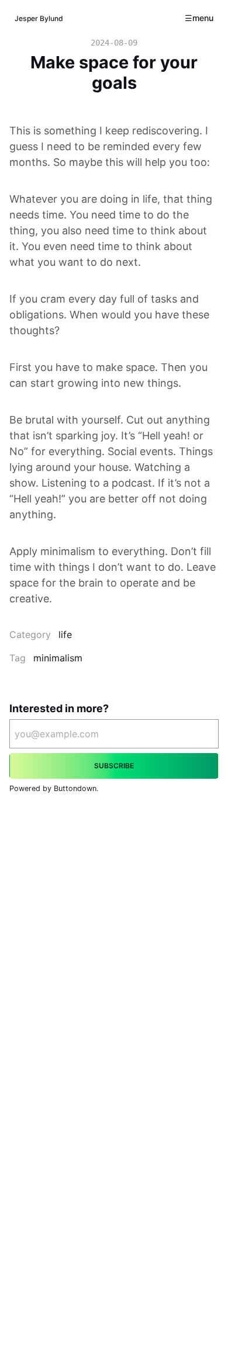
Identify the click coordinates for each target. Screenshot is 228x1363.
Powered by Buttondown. (53, 788)
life (65, 634)
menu (202, 18)
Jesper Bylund (39, 18)
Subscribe (114, 765)
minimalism (57, 658)
